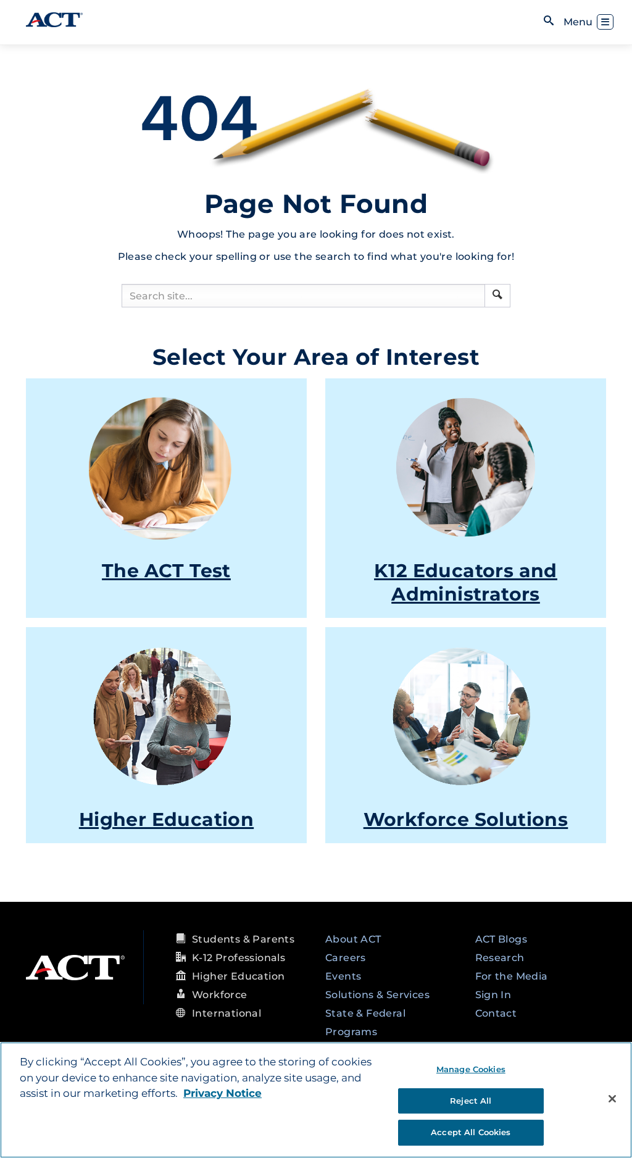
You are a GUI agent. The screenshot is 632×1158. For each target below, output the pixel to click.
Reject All (470, 1101)
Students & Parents (243, 939)
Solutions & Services (377, 995)
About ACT (353, 939)
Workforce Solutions (466, 819)
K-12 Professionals (238, 958)
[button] (497, 294)
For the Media (511, 976)
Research (500, 958)
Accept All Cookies (470, 1132)
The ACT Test (166, 570)
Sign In (493, 995)
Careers (345, 958)
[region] (316, 1100)
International (226, 1013)
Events (343, 976)
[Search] (497, 295)
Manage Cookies (470, 1069)
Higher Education (166, 819)
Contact (496, 1013)
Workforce (219, 995)
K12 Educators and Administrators (465, 582)
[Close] (612, 1098)
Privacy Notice (222, 1093)
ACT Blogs (501, 939)
